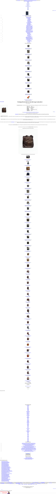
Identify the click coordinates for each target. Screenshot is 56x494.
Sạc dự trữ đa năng (29, 40)
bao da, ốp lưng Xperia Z (35, 482)
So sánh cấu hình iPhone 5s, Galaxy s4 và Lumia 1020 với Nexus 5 (29, 450)
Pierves (28, 427)
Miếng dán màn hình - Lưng (29, 37)
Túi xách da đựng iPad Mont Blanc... (5, 465)
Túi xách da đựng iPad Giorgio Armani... (6, 468)
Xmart (28, 438)
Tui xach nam (18, 0)
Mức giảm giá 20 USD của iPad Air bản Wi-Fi (28, 451)
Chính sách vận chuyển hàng (29, 457)
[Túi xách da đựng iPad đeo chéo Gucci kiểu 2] (28, 227)
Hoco (28, 418)
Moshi (28, 424)
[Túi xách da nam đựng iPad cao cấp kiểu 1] (28, 176)
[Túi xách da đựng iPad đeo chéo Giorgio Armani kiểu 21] (28, 216)
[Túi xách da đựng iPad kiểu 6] (28, 380)
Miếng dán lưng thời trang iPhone (29, 39)
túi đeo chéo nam (34, 112)
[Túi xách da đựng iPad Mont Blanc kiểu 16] (28, 290)
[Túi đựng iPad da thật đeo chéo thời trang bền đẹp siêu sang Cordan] (28, 267)
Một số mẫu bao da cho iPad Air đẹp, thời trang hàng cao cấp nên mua (28, 449)
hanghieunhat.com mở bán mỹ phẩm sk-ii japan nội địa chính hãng (28, 443)
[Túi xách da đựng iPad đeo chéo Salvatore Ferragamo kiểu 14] (28, 59)
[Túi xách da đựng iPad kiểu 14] (28, 335)
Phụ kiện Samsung (29, 25)
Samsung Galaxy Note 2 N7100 (29, 27)
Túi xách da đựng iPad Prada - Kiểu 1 (5, 474)
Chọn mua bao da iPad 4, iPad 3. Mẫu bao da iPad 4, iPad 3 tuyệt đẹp (29, 446)
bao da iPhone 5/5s (33, 483)
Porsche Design (28, 428)
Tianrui (28, 434)
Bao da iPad (2, 483)
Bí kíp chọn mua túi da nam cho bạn (28, 445)
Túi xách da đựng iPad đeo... (28, 48)
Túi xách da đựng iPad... (27, 324)
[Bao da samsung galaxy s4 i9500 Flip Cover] (28, 99)
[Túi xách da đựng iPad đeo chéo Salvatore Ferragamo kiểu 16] (28, 187)
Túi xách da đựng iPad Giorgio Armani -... (6, 466)
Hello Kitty (28, 417)
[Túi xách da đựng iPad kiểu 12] (28, 346)
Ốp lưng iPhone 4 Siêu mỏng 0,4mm (5, 480)
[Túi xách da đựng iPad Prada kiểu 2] (28, 284)
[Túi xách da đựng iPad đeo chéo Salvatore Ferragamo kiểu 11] (28, 70)
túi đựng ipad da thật (26, 112)
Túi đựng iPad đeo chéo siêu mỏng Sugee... (6, 479)
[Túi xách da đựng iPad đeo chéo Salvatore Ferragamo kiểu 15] (28, 53)
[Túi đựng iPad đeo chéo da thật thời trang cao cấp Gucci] (28, 250)
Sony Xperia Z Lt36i (29, 35)
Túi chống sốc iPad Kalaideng (5, 478)
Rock (28, 430)
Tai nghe (29, 41)
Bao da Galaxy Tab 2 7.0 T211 (29, 30)
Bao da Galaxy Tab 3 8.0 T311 (29, 32)
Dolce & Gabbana (28, 411)
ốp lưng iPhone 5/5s (39, 483)
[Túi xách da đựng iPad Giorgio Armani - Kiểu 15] (28, 312)
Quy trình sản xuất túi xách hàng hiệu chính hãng (29, 444)
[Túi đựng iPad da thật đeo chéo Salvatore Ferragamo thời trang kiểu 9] (28, 256)
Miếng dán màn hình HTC (29, 38)
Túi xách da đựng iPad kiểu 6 (28, 380)
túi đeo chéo (37, 112)
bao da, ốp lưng (10, 482)
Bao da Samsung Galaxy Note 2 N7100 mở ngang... (7, 470)
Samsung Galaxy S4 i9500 (29, 26)
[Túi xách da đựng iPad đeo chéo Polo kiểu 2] (28, 76)
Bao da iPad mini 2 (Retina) (29, 22)
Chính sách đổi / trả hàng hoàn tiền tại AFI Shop (29, 458)
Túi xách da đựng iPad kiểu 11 (28, 352)
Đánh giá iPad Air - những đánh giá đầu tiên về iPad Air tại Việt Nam (29, 448)
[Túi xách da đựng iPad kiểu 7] (28, 374)
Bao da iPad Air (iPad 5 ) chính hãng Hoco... (27, 15)
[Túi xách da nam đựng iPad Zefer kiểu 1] (28, 170)
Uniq (28, 435)
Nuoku (28, 426)
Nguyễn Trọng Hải (54, 488)
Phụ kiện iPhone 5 (29, 18)
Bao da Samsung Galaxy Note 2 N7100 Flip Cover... (7, 471)
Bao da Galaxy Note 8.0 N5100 (29, 31)
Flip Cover (28, 414)
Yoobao (28, 439)
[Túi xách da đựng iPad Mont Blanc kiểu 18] (28, 273)
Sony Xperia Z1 (29, 36)
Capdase (28, 409)
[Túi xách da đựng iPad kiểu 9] (28, 363)
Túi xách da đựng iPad (28, 17)
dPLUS (28, 412)
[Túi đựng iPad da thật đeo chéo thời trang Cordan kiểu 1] (28, 93)
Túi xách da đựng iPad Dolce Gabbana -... (6, 469)
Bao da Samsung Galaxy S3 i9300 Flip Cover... (6, 467)
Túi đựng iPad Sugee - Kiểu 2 (5, 463)
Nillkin (28, 425)
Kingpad (28, 421)
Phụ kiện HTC (28, 33)
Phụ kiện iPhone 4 (29, 23)
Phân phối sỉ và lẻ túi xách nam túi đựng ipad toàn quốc (30, 0)
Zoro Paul (28, 441)
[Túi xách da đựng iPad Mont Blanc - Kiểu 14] (28, 318)
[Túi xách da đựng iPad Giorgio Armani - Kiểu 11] (28, 329)
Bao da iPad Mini (29, 21)
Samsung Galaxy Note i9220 (29, 29)
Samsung (28, 431)
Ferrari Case (28, 413)
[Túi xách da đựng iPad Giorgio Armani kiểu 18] (28, 301)
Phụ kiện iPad (28, 20)
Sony (28, 433)
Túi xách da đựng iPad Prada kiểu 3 (5, 464)
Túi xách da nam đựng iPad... (28, 159)
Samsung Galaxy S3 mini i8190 (29, 28)
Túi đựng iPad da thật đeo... (27, 262)
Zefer (28, 440)
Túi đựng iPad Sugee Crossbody (5, 477)
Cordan (28, 410)
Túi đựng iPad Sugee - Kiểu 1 (5, 461)
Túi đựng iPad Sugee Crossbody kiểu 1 (6, 462)
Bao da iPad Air (11, 483)
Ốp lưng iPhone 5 (29, 19)
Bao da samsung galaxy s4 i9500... (28, 99)
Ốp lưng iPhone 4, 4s (29, 24)
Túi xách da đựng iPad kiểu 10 (28, 358)
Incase (28, 420)
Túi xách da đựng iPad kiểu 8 (28, 369)
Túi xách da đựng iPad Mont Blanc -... (5, 475)
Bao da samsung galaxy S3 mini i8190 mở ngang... (7, 473)
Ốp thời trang (28, 405)
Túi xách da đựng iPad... (27, 279)
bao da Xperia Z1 (43, 482)
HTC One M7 (29, 34)
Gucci (28, 416)
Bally (28, 406)
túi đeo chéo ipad (30, 112)
